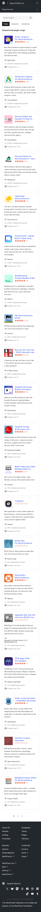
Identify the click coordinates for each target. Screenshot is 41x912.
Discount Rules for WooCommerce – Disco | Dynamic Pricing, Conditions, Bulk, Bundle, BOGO (26, 157)
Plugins (24, 835)
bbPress (6, 870)
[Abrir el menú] (37, 3)
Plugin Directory (7, 9)
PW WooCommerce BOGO (23, 316)
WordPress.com (9, 863)
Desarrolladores (8, 853)
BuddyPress (8, 874)
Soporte (5, 849)
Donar (25, 853)
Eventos (25, 849)
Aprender (5, 845)
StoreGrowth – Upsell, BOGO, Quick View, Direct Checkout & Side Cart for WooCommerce (26, 237)
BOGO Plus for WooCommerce (23, 542)
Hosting (5, 835)
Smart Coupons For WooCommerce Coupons (23, 38)
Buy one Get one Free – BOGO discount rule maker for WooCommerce (24, 351)
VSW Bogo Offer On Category (22, 659)
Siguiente (26, 816)
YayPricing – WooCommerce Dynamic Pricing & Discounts (22, 197)
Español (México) (14, 884)
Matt (5, 867)
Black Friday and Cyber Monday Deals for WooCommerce (25, 467)
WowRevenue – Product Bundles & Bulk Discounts (25, 277)
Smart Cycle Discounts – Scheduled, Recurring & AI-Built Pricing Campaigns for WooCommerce (25, 699)
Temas (24, 831)
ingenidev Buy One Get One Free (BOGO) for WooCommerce (25, 616)
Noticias (5, 831)
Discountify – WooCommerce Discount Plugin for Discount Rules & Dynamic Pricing (22, 576)
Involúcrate (26, 845)
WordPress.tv (8, 856)
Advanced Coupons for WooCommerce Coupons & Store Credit (25, 78)
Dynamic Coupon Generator (22, 739)
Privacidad (6, 839)
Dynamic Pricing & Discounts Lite (22, 428)
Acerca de (6, 828)
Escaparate (26, 828)
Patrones (25, 839)
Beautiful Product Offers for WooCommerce (26, 779)
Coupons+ (19, 501)
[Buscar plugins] (30, 18)
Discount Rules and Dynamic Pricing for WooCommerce (23, 117)
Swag (25, 856)
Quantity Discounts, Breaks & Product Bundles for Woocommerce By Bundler (23, 388)
